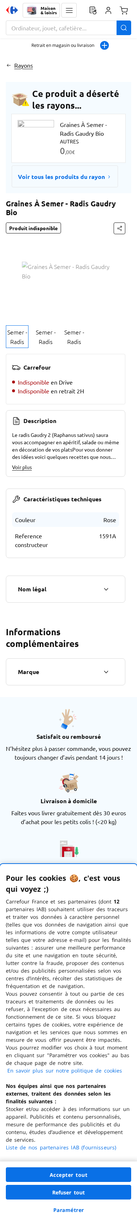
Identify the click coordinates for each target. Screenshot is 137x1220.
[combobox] (68, 27)
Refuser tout (68, 1192)
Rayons (23, 65)
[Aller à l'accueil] (12, 10)
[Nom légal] (106, 589)
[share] (119, 228)
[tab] (17, 336)
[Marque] (106, 672)
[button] (69, 10)
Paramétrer (68, 1209)
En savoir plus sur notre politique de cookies (64, 1070)
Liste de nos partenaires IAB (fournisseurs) (61, 1147)
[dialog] (68, 1042)
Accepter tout (69, 1174)
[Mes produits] (92, 10)
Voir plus (22, 467)
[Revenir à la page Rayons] (8, 65)
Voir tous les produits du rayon (61, 176)
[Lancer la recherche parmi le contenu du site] (124, 28)
